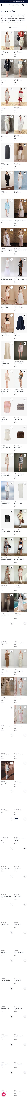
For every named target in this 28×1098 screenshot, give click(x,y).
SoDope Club (17, 529)
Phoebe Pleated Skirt (18, 1036)
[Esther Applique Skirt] (7, 1051)
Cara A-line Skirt (17, 587)
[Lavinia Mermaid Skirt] (7, 434)
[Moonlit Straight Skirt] (7, 490)
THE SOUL (16, 781)
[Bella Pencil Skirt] (7, 180)
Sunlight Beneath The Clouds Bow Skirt (20, 250)
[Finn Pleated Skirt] (7, 658)
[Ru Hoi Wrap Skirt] (20, 967)
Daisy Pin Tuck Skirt (5, 307)
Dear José (3, 417)
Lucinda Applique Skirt (5, 475)
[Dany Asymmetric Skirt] (20, 546)
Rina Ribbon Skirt (4, 1092)
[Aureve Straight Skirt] (7, 96)
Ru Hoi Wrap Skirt (17, 980)
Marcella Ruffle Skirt (18, 419)
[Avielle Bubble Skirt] (7, 40)
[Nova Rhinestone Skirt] (20, 462)
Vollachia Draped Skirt (18, 643)
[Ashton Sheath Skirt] (7, 602)
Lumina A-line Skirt (5, 363)
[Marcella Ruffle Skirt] (20, 406)
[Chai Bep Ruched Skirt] (7, 967)
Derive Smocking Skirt (5, 868)
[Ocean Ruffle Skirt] (20, 798)
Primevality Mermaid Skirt (6, 279)
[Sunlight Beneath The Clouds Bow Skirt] (20, 237)
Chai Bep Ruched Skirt (5, 980)
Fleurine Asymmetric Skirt (6, 220)
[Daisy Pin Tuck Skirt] (7, 295)
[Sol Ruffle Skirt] (20, 518)
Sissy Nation (4, 306)
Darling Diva (17, 613)
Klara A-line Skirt (17, 335)
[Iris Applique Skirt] (20, 350)
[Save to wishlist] (11, 33)
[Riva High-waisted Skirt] (20, 378)
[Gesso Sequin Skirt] (20, 911)
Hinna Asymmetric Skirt (6, 727)
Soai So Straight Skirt (5, 1008)
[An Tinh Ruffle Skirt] (20, 995)
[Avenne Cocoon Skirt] (20, 124)
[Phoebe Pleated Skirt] (20, 1023)
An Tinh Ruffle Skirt (18, 1008)
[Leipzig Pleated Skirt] (7, 152)
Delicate (3, 697)
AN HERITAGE (17, 219)
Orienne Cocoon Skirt (5, 136)
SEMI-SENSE (3, 866)
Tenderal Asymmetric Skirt (6, 559)
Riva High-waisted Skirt (19, 391)
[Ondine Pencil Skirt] (20, 490)
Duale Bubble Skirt (5, 924)
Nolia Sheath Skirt (18, 699)
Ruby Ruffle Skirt (4, 587)
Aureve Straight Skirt (5, 108)
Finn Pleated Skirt (4, 671)
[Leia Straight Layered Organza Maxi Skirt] (20, 826)
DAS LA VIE (3, 51)
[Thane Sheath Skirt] (20, 714)
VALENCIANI (3, 219)
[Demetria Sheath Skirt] (7, 518)
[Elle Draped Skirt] (20, 152)
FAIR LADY (3, 753)
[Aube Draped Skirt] (20, 883)
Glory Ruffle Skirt (4, 699)
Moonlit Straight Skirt (5, 503)
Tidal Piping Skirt (4, 839)
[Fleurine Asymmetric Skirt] (7, 208)
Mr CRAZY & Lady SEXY (6, 389)
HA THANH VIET (4, 613)
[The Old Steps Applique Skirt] (7, 237)
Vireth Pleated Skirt (5, 80)
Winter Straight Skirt (5, 755)
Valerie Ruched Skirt (18, 447)
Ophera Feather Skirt (18, 52)
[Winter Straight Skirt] (7, 742)
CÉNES (15, 501)
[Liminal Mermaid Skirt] (20, 939)
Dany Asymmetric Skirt (19, 559)
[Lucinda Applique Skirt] (7, 462)
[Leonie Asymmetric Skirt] (7, 883)
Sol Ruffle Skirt (17, 531)
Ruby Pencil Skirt (4, 1036)
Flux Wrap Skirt (17, 868)
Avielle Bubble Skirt (5, 52)
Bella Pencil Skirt (4, 192)
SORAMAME (3, 278)
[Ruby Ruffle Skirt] (7, 574)
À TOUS (2, 1034)
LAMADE (16, 163)
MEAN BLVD (16, 837)
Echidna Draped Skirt (18, 671)
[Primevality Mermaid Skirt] (7, 267)
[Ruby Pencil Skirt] (7, 1023)
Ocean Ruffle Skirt (18, 811)
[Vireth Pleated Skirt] (7, 68)
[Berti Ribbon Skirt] (20, 1079)
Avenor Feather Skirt (18, 80)
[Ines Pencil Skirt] (7, 406)
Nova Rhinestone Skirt (18, 475)
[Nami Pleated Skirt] (7, 798)
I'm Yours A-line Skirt (18, 307)
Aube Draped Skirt (18, 896)
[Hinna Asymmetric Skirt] (7, 714)
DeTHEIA (16, 334)
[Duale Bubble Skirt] (7, 911)
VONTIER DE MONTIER (18, 361)
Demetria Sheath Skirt (5, 531)
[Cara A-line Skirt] (20, 574)
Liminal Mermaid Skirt (18, 952)
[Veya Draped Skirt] (7, 378)
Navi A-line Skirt (4, 643)
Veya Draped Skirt (4, 391)
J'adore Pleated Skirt (5, 335)
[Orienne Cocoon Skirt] (7, 124)
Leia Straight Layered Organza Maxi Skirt (20, 839)
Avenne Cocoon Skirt (18, 136)
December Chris (17, 809)
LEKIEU (2, 163)
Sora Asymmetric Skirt (18, 755)
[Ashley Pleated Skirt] (20, 1051)
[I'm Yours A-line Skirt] (20, 295)
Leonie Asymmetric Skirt (6, 896)
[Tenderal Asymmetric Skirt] (7, 546)
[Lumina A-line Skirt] (7, 350)
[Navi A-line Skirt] (7, 630)
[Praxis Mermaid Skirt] (7, 939)
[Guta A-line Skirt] (20, 602)
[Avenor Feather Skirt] (20, 68)
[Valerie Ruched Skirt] (20, 434)
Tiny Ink (16, 922)
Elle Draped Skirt (17, 164)
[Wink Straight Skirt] (7, 770)
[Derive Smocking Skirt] (7, 855)
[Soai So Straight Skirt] (7, 995)
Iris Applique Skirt (17, 363)
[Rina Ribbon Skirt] (7, 1079)
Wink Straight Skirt (5, 783)
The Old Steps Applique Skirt (7, 250)
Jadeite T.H (3, 501)
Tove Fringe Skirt (17, 192)
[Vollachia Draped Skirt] (20, 630)
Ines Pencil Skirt (4, 419)
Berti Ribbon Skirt (17, 1092)
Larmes (16, 697)
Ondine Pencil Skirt (18, 503)
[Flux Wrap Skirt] (20, 855)
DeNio (15, 641)
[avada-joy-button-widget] (4, 1094)
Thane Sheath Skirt (18, 727)
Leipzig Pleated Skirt (5, 164)
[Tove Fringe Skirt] (20, 180)
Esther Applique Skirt (5, 1064)
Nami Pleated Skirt (5, 811)
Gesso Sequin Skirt (18, 924)
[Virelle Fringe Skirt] (20, 96)
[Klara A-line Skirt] (20, 323)
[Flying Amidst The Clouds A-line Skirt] (20, 208)
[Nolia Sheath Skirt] (20, 686)
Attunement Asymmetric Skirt (20, 279)
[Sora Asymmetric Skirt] (20, 742)
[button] (1, 4)
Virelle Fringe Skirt (18, 108)
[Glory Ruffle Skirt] (7, 686)
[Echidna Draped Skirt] (20, 658)
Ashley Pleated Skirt (18, 1064)
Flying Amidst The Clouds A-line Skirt (20, 221)
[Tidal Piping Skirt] (7, 826)
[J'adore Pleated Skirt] (7, 323)
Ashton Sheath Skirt (5, 615)
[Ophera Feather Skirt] (20, 40)
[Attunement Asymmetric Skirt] (20, 267)
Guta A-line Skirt (17, 615)
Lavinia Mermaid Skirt (5, 447)
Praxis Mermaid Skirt (5, 952)
